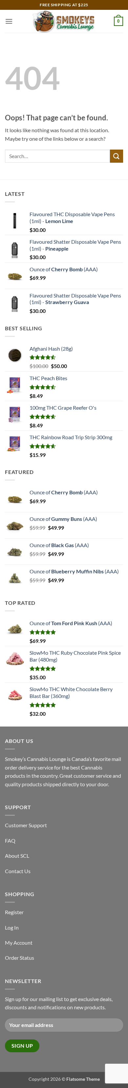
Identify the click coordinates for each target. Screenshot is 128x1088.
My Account (18, 942)
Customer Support (26, 825)
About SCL (17, 855)
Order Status (19, 958)
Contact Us (18, 871)
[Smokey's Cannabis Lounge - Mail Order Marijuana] (64, 21)
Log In (12, 927)
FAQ (10, 840)
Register (14, 912)
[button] (9, 21)
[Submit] (116, 156)
